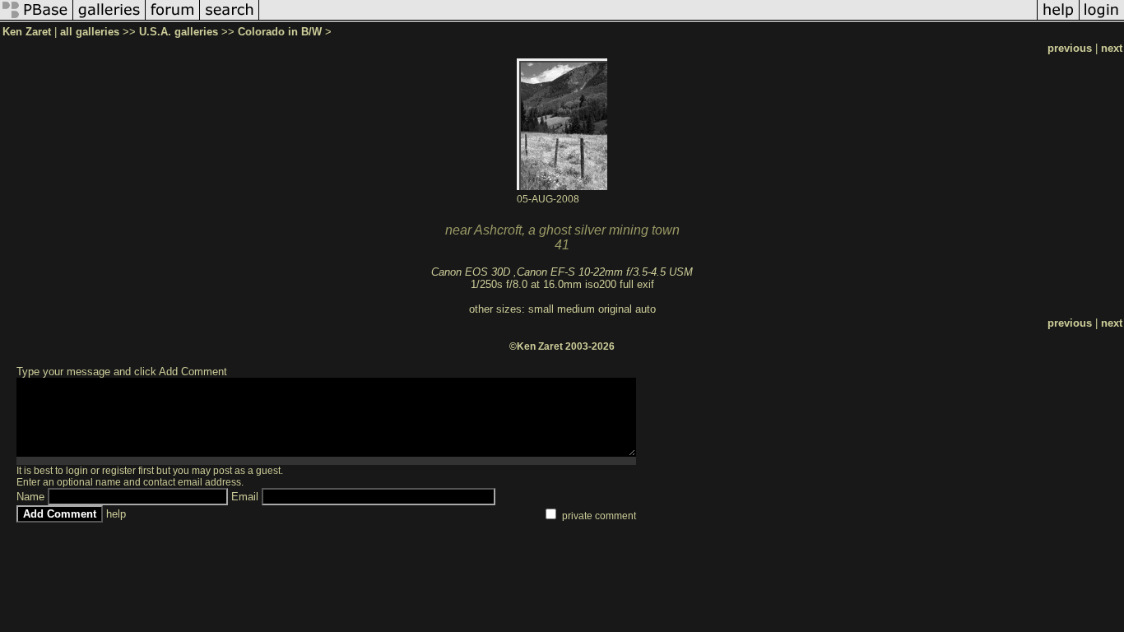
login (77, 470)
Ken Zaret (26, 32)
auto (645, 309)
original (615, 309)
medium (576, 309)
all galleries (89, 32)
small (541, 309)
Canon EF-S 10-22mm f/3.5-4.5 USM (605, 272)
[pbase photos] (36, 19)
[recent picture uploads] (109, 19)
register (119, 470)
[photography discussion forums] (173, 19)
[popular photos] (648, 19)
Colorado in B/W (280, 32)
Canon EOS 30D (470, 272)
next (1111, 48)
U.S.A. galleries (178, 32)
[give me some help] (1058, 19)
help (116, 514)
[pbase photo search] (229, 19)
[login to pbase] (1102, 19)
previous (1069, 48)
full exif (637, 284)
